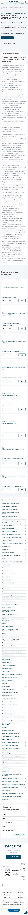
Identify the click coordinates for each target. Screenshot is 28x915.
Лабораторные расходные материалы (12, 561)
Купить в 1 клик (8, 38)
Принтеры (4, 683)
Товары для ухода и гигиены (9, 698)
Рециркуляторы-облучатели (9, 704)
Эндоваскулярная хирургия (9, 573)
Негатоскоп (5, 727)
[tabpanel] (14, 160)
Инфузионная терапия (8, 552)
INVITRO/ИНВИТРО (7, 662)
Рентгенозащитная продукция (10, 604)
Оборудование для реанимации (10, 742)
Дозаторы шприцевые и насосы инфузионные (10, 723)
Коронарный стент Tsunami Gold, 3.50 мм (12, 351)
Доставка (20, 892)
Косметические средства (9, 595)
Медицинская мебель (8, 680)
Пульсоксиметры (6, 710)
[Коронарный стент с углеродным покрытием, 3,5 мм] (14, 314)
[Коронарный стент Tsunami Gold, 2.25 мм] (14, 477)
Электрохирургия (6, 580)
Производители (19, 834)
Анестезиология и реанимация (10, 509)
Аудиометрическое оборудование (11, 781)
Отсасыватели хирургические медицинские (13, 720)
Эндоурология (6, 586)
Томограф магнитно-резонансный (11, 736)
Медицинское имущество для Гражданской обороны (10, 630)
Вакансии (20, 897)
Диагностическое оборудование (10, 636)
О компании (7, 894)
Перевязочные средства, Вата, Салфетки (10, 517)
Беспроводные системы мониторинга (12, 674)
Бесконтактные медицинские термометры (13, 784)
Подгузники (5, 549)
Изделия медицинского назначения (11, 534)
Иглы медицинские (7, 525)
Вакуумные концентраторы (9, 677)
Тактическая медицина (8, 592)
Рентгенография (6, 589)
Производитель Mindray (8, 646)
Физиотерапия (6, 686)
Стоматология (6, 546)
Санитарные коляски (7, 739)
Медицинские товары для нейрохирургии (9, 611)
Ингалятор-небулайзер (8, 707)
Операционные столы (8, 730)
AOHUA (4, 814)
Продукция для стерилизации (10, 506)
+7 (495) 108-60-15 (24, 870)
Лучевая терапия (6, 607)
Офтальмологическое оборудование (11, 762)
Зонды (4, 558)
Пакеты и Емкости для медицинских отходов (11, 521)
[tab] (11, 53)
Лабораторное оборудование (10, 787)
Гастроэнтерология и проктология (11, 555)
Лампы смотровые (7, 768)
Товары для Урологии (8, 540)
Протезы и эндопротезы (8, 643)
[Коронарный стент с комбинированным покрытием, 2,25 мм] (14, 449)
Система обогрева (7, 753)
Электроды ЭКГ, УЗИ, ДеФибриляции (11, 537)
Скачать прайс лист (9, 43)
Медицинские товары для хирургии (11, 503)
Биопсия (4, 567)
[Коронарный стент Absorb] (14, 288)
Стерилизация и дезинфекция (10, 745)
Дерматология (6, 576)
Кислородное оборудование (9, 701)
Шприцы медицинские (8, 528)
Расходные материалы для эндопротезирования (9, 615)
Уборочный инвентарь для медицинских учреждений (12, 619)
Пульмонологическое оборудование (11, 756)
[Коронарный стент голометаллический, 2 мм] (14, 422)
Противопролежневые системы (10, 692)
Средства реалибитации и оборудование (9, 658)
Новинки (21, 894)
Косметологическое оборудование (11, 649)
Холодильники (6, 671)
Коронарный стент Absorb (9, 297)
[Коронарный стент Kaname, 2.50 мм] (14, 368)
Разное (4, 623)
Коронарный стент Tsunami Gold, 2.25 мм (12, 486)
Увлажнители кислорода (8, 713)
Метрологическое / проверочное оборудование (11, 749)
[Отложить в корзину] (22, 300)
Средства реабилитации (8, 583)
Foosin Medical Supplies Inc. (9, 830)
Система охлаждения (8, 695)
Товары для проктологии (8, 665)
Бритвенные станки (7, 601)
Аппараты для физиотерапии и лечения (12, 793)
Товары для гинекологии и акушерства (12, 543)
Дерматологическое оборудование (11, 796)
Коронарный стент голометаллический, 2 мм (13, 432)
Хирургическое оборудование (10, 778)
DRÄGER (4, 826)
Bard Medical (5, 799)
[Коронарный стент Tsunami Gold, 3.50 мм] (14, 342)
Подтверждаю (14, 910)
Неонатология (6, 790)
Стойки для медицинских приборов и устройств (12, 774)
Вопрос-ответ (7, 897)
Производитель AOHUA (8, 655)
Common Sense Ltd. (7, 822)
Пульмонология (6, 570)
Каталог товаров (10, 500)
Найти (22, 2)
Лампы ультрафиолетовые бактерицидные (13, 717)
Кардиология (5, 771)
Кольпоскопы (5, 765)
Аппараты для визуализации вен (10, 733)
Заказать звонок (13, 857)
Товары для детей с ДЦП (8, 689)
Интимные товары (7, 668)
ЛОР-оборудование (7, 759)
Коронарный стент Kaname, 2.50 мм (11, 377)
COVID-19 (4, 633)
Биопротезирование (7, 626)
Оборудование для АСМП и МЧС (10, 640)
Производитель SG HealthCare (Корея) (12, 652)
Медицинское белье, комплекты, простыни (10, 513)
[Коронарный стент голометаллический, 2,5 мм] (14, 394)
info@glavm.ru (16, 870)
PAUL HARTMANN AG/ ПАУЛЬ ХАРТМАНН (12, 598)
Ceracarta (5, 818)
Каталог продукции (7, 892)
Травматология (6, 564)
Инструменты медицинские (9, 531)
